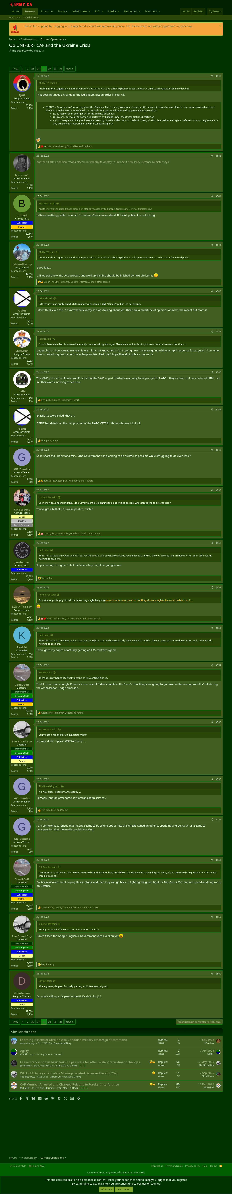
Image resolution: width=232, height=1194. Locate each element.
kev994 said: (45, 672)
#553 (218, 627)
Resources (130, 11)
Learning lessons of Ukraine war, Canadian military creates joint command (73, 1040)
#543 (218, 196)
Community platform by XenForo (116, 1172)
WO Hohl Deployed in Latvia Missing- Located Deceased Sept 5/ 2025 (69, 1073)
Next (68, 68)
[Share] (212, 76)
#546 (218, 331)
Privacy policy (192, 1166)
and (60, 400)
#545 (218, 291)
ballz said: (44, 550)
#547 (218, 372)
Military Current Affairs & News (61, 1065)
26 (32, 68)
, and (62, 712)
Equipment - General (51, 1054)
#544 (218, 244)
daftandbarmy (27, 1043)
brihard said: (45, 298)
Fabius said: (45, 338)
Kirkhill (23, 1054)
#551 (218, 542)
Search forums (31, 17)
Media (112, 11)
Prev (15, 68)
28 (44, 68)
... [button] (27, 68)
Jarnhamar (25, 1065)
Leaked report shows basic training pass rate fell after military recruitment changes (80, 1062)
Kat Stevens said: (48, 729)
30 (55, 68)
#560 (218, 973)
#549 (218, 449)
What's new (79, 11)
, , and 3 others (69, 907)
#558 (218, 859)
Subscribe (46, 11)
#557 (218, 819)
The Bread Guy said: (49, 786)
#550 (218, 490)
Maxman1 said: (47, 203)
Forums (30, 11)
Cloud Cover (208, 1076)
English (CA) (37, 1166)
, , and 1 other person (77, 281)
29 (49, 68)
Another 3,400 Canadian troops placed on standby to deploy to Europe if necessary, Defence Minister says (102, 162)
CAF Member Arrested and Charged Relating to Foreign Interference (69, 1084)
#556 (218, 779)
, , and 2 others (68, 146)
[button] (89, 11)
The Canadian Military (60, 1043)
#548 (218, 409)
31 (60, 68)
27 (38, 68)
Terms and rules (174, 1166)
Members (151, 11)
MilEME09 (25, 1087)
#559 (218, 916)
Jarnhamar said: (47, 594)
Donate (62, 11)
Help (205, 1166)
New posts (14, 17)
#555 (218, 722)
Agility (24, 1051)
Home (15, 11)
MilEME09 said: (47, 83)
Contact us (157, 1166)
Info (97, 11)
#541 (218, 75)
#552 (218, 587)
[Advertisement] (51, 59)
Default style (19, 1166)
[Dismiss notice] (219, 26)
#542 (218, 155)
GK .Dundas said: (48, 497)
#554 (218, 665)
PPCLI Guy (209, 1042)
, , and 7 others (68, 480)
